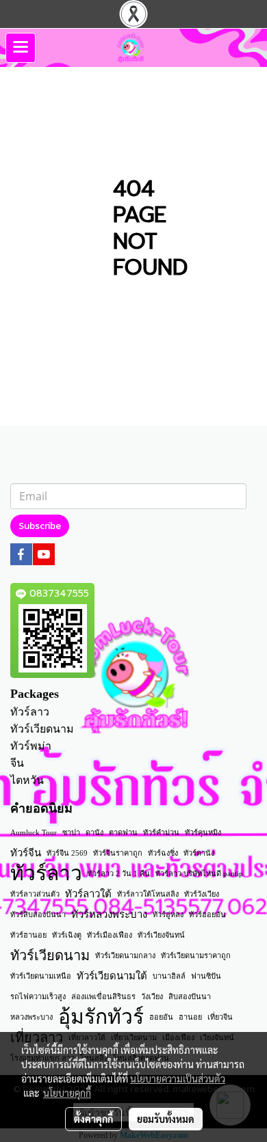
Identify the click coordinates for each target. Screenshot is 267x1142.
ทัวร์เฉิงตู (66, 935)
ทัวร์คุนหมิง (203, 832)
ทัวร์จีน (25, 852)
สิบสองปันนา (189, 996)
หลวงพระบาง (31, 1017)
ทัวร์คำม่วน (161, 832)
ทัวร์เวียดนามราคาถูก (196, 955)
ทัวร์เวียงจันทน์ (161, 935)
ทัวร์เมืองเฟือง (109, 935)
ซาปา (71, 832)
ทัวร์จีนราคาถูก (117, 853)
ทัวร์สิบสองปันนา (38, 914)
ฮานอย (190, 1017)
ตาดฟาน (123, 832)
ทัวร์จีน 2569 (67, 853)
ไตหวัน (27, 780)
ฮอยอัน (161, 1017)
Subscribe (39, 526)
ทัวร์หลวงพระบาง (109, 914)
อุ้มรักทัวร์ (101, 1017)
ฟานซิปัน (206, 976)
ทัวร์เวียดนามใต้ (112, 975)
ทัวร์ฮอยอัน (207, 914)
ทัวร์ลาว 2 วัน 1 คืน (119, 873)
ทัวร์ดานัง (198, 853)
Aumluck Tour (33, 832)
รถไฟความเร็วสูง (38, 996)
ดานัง (94, 832)
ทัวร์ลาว (29, 712)
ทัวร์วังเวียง (201, 894)
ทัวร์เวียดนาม (42, 729)
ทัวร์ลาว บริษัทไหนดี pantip (199, 873)
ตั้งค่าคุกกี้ (93, 1119)
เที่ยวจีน (220, 1017)
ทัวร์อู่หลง (168, 914)
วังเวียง (152, 996)
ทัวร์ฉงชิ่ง (163, 853)
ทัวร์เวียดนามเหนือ (40, 976)
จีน (17, 763)
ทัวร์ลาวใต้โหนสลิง (148, 894)
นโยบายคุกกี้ (67, 1093)
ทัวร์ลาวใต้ (88, 893)
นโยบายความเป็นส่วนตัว (177, 1078)
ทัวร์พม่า (30, 746)
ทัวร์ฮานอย (28, 935)
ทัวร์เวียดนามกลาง (125, 955)
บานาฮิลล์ (169, 976)
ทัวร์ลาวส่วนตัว (35, 894)
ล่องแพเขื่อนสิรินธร (103, 996)
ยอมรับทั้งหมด (165, 1119)
